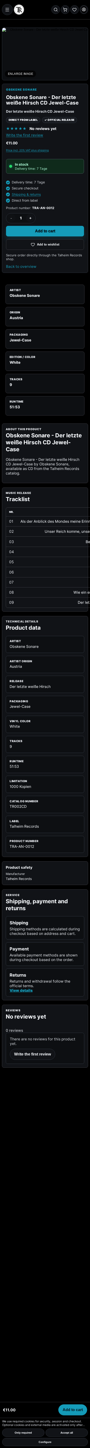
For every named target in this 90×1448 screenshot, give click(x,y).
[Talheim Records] (19, 10)
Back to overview (21, 266)
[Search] (55, 9)
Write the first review (24, 135)
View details (21, 990)
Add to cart (45, 231)
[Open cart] (65, 9)
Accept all (66, 1432)
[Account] (84, 9)
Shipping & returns (26, 194)
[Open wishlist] (74, 9)
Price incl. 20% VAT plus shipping (27, 150)
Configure (45, 1442)
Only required (23, 1432)
